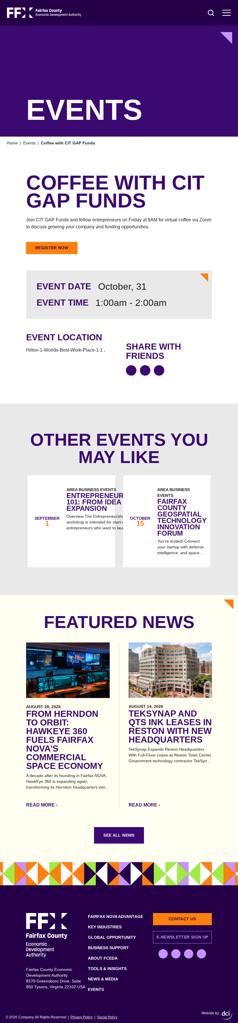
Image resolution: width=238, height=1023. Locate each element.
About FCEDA (103, 958)
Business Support (108, 947)
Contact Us (182, 919)
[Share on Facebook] (131, 370)
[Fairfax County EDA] (44, 13)
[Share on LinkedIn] (159, 370)
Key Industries (105, 927)
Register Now (51, 247)
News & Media (103, 979)
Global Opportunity (112, 937)
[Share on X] (145, 370)
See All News (118, 835)
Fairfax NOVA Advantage (115, 916)
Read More (40, 804)
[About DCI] (227, 1015)
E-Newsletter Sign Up (182, 937)
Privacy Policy (82, 1017)
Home (12, 143)
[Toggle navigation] (226, 12)
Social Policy (107, 1017)
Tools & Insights (107, 968)
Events (29, 143)
